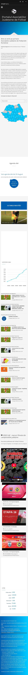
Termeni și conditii (5, 671)
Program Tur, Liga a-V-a (17, 337)
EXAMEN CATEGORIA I (13, 316)
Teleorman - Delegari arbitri (7, 632)
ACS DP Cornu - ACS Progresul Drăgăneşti (11, 501)
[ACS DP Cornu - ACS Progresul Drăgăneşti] (14, 491)
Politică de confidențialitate (16, 671)
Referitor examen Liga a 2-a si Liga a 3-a (8, 222)
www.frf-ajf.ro (4, 636)
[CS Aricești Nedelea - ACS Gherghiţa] (14, 516)
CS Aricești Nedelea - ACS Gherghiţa (10, 526)
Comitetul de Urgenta (16, 399)
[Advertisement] (14, 142)
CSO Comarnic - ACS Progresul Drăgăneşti (11, 551)
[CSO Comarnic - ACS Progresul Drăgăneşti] (14, 541)
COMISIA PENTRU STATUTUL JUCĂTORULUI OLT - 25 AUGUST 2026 (19, 297)
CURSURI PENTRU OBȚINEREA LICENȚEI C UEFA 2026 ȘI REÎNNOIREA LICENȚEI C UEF (18, 307)
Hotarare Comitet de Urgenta (18, 378)
